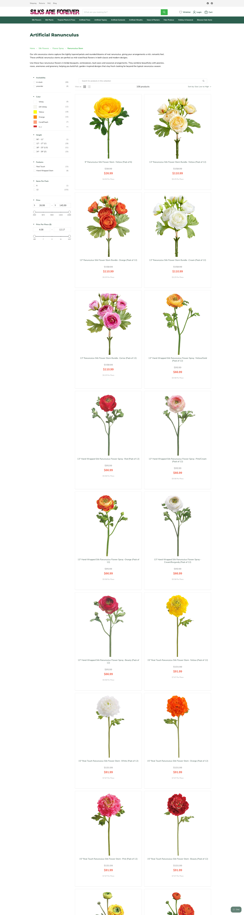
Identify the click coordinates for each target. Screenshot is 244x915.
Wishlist (186, 12)
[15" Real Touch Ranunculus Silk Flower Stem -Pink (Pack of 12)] (108, 824)
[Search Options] (206, 81)
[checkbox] (51, 82)
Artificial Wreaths (136, 20)
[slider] (34, 212)
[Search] (164, 12)
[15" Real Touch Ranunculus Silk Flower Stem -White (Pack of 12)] (108, 726)
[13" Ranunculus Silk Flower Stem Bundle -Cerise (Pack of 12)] (108, 323)
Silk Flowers (36, 20)
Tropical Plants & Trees (66, 20)
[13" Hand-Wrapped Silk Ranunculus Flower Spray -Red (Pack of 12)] (108, 424)
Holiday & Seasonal (185, 20)
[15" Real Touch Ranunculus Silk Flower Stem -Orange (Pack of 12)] (177, 726)
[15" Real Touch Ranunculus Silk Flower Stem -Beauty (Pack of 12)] (177, 824)
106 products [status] (142, 86)
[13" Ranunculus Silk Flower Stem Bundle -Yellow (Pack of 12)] (177, 127)
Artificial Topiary (100, 20)
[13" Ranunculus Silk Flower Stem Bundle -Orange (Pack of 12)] (108, 225)
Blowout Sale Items (204, 20)
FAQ (49, 3)
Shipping (33, 3)
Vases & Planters (153, 20)
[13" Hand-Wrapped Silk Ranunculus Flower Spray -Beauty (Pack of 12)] (108, 625)
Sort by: (198, 86)
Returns (42, 3)
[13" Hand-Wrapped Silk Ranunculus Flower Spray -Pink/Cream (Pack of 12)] (177, 424)
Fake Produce (169, 20)
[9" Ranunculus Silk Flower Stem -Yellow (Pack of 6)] (108, 127)
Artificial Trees (84, 20)
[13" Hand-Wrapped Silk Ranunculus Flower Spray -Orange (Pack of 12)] (108, 525)
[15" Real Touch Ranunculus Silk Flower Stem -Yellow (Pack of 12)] (177, 625)
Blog (55, 3)
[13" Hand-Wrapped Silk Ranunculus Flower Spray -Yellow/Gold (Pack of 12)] (177, 323)
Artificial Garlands (118, 20)
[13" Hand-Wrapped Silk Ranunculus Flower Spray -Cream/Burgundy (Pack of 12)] (177, 525)
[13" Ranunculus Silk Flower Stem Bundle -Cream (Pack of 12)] (177, 225)
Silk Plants (49, 20)
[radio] (84, 86)
